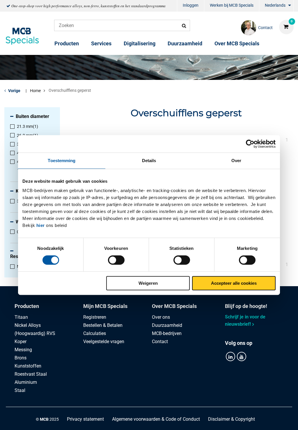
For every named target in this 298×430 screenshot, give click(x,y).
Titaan (21, 317)
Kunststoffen (28, 366)
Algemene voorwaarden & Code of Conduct (156, 419)
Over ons (161, 317)
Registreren (94, 317)
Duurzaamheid (185, 43)
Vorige (14, 90)
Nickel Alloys (28, 325)
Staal (20, 390)
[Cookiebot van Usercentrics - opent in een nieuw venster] (250, 143)
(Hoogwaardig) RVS (35, 333)
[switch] (116, 260)
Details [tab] (149, 160)
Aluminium (26, 382)
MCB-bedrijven (167, 333)
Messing (23, 349)
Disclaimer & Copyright (231, 419)
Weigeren (148, 283)
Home (35, 90)
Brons (20, 358)
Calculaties (94, 333)
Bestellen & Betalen (103, 325)
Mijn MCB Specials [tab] (105, 306)
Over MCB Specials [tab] (174, 306)
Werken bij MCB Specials (231, 5)
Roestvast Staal (31, 374)
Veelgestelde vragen (103, 341)
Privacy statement (85, 419)
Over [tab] (236, 160)
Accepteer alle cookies (234, 283)
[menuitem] (190, 6)
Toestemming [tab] (61, 160)
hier (40, 225)
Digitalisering (139, 43)
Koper (20, 341)
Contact (160, 341)
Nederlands (275, 5)
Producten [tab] (27, 306)
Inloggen (190, 5)
